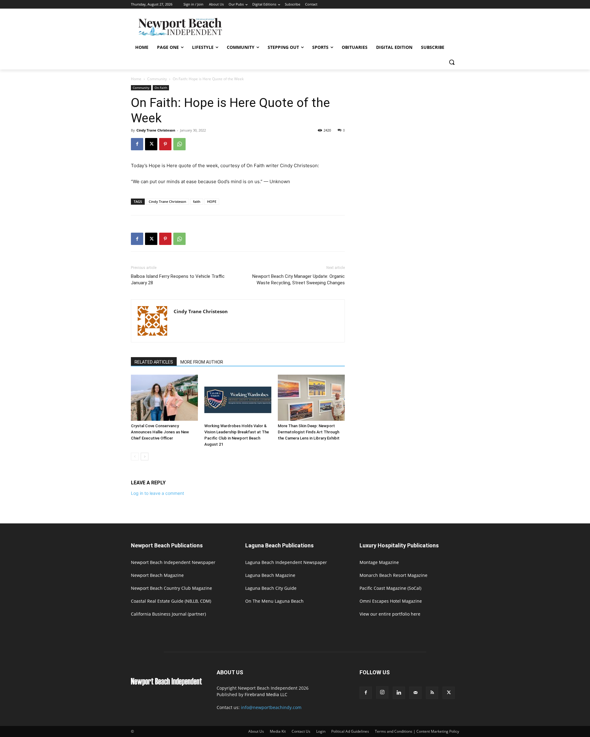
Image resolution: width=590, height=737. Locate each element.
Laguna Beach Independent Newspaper (286, 562)
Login (320, 731)
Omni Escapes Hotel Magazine (391, 601)
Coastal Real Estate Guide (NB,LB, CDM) (171, 601)
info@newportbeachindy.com (271, 707)
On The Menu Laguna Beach (274, 601)
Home (136, 78)
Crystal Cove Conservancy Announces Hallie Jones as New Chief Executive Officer (160, 432)
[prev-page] (135, 456)
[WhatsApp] (179, 144)
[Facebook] (137, 144)
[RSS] (432, 693)
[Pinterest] (165, 144)
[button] (451, 62)
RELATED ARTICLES (154, 362)
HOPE (211, 201)
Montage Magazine (379, 562)
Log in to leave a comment (157, 493)
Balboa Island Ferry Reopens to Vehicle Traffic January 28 (178, 280)
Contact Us (301, 731)
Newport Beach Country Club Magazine (171, 588)
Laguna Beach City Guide (271, 588)
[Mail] (415, 693)
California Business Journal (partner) (168, 614)
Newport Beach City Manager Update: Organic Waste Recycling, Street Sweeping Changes (298, 280)
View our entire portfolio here (390, 614)
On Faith (161, 87)
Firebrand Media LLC (266, 694)
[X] (151, 144)
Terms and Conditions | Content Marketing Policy (417, 731)
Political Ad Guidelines (350, 731)
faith (196, 201)
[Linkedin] (399, 693)
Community (157, 78)
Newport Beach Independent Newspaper (173, 562)
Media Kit (278, 731)
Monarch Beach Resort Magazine (393, 575)
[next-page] (144, 456)
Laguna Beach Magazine (270, 575)
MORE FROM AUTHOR (201, 362)
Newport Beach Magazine (157, 575)
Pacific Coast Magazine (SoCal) (390, 588)
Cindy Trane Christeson (155, 130)
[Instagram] (382, 692)
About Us (256, 731)
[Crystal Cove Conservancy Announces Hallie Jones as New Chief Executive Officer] (164, 398)
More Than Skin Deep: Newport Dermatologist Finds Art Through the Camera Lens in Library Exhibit (309, 432)
